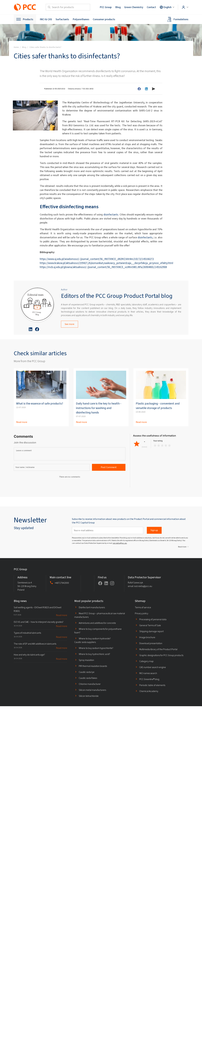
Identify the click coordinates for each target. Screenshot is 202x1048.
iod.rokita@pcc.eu (120, 543)
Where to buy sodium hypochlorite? (96, 648)
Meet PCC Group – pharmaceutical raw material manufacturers (99, 615)
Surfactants (62, 19)
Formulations (180, 19)
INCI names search (148, 673)
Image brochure (147, 637)
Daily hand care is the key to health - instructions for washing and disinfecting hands (98, 408)
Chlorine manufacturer (90, 684)
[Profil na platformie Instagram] (112, 583)
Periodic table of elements (152, 685)
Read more (21, 422)
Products (28, 19)
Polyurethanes (81, 19)
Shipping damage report (151, 631)
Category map (146, 661)
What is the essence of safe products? (39, 403)
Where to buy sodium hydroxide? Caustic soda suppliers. (92, 640)
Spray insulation (86, 660)
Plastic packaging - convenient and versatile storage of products (158, 405)
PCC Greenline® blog (149, 679)
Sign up (154, 530)
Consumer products (104, 19)
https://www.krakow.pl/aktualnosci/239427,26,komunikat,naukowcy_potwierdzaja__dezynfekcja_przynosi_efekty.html (106, 263)
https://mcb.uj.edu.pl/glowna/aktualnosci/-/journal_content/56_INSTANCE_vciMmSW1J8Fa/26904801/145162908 (103, 267)
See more (69, 324)
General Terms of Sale (150, 625)
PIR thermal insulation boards (93, 666)
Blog (118, 7)
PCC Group (106, 7)
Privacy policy (141, 613)
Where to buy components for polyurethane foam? (98, 630)
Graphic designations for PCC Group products (161, 655)
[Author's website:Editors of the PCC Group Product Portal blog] (37, 305)
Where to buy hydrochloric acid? (94, 654)
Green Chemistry (133, 7)
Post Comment (109, 467)
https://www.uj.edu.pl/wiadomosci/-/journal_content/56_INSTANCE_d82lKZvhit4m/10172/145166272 (97, 259)
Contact (151, 7)
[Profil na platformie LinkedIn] (106, 583)
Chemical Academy (148, 691)
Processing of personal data (152, 619)
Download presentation (150, 643)
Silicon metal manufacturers (92, 690)
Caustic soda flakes (88, 678)
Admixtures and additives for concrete (97, 623)
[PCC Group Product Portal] (25, 7)
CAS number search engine (152, 667)
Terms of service (143, 607)
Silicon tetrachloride (89, 696)
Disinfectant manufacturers (92, 607)
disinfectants (110, 214)
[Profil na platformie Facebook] (100, 583)
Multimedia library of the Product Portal (158, 649)
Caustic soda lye (86, 672)
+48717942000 (62, 582)
